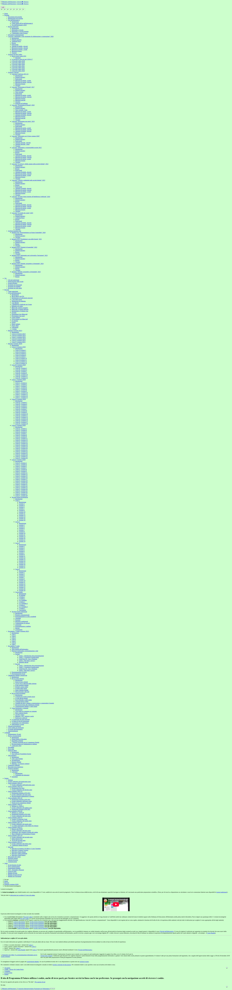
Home (6, 13)
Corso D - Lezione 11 (21, 415)
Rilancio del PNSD (17, 829)
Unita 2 (14, 636)
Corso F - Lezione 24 (21, 489)
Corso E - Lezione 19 (21, 446)
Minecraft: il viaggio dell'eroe (20, 309)
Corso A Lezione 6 (20, 355)
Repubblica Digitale (17, 741)
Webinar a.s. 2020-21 (18, 806)
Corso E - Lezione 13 (21, 440)
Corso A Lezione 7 (20, 357)
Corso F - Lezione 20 (21, 482)
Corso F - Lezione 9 (21, 471)
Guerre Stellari (16, 317)
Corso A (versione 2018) (19, 347)
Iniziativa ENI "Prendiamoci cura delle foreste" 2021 (27, 239)
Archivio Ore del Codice (15, 54)
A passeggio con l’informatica (20, 723)
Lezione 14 (22, 517)
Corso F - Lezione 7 (21, 468)
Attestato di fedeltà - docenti (20, 46)
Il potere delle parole (21, 688)
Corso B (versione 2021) (19, 335)
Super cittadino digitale (21, 690)
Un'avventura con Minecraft (20, 319)
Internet (17, 628)
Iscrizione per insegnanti (15, 285)
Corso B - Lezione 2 (21, 368)
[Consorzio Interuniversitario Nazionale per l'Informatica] (33, 988)
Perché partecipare (13, 26)
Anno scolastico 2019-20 (15, 811)
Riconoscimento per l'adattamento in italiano (24, 744)
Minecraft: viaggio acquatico (20, 307)
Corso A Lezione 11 (21, 360)
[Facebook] (2, 10)
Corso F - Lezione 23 (21, 487)
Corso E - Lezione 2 (21, 428)
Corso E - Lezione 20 (21, 448)
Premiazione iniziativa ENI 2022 (21, 799)
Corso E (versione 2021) (19, 340)
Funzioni (17, 620)
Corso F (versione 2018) (19, 459)
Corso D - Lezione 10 (21, 414)
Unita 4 (14, 639)
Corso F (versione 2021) (19, 342)
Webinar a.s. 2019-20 (18, 812)
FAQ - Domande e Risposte (16, 870)
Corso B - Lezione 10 (21, 374)
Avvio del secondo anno (18, 840)
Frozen (14, 322)
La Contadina (23, 600)
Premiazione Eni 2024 (18, 788)
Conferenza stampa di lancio (20, 845)
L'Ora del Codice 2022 (18, 67)
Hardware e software (21, 718)
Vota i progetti (19, 92)
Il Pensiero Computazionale (16, 35)
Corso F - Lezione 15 (21, 476)
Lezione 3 (22, 504)
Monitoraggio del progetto (15, 18)
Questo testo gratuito (46, 956)
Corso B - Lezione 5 (21, 370)
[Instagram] (14, 10)
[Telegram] (20, 10)
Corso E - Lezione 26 (21, 458)
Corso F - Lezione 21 (21, 484)
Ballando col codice (17, 306)
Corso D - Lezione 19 (21, 424)
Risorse (14, 43)
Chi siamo (7, 968)
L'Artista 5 (22, 608)
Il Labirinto (15, 321)
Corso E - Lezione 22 (21, 451)
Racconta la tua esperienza (15, 767)
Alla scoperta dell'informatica (20, 649)
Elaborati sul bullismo (21, 103)
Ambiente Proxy (16, 41)
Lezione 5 (22, 507)
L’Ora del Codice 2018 (18, 61)
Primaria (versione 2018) (15, 343)
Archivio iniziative (13, 768)
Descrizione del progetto (15, 17)
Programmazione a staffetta (23, 626)
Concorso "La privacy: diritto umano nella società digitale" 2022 (30, 164)
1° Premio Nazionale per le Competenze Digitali (25, 742)
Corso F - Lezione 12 (21, 474)
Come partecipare (13, 291)
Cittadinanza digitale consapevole (17, 675)
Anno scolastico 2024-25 (15, 783)
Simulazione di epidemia (19, 301)
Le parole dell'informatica (15, 729)
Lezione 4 (22, 505)
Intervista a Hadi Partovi (18, 855)
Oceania (14, 312)
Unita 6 (14, 642)
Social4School (16, 760)
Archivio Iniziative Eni (14, 231)
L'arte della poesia (17, 299)
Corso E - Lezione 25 (21, 456)
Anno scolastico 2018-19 (15, 817)
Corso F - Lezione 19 (21, 481)
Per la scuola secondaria (18, 693)
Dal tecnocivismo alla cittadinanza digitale (27, 705)
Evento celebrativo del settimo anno (22, 808)
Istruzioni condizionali (21, 621)
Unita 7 (14, 644)
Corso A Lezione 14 (21, 363)
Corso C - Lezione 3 (21, 384)
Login (2, 7)
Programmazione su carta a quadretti (25, 616)
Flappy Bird (15, 325)
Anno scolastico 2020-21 (15, 804)
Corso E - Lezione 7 (21, 433)
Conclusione (22, 610)
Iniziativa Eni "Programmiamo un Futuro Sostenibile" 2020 (28, 232)
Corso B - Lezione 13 (21, 378)
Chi (5, 278)
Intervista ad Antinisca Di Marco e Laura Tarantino (26, 848)
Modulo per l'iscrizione (14, 876)
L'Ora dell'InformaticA (14, 293)
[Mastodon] (23, 10)
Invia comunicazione (14, 866)
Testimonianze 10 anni (14, 734)
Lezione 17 (22, 540)
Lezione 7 (22, 508)
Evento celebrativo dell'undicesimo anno (23, 785)
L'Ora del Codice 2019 (18, 62)
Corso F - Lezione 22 (21, 486)
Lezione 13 (22, 515)
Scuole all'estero (12, 283)
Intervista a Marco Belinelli (19, 853)
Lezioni (17, 654)
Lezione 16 (22, 518)
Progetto (6, 15)
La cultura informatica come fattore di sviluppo (25, 825)
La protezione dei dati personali (21, 719)
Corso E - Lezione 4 (21, 430)
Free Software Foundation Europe (21, 754)
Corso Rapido (211, 933)
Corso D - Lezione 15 (21, 420)
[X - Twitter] (17, 10)
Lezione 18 (22, 520)
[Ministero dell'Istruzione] (8, 988)
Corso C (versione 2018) (19, 379)
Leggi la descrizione (19, 922)
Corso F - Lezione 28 (21, 495)
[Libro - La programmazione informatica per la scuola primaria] (20, 956)
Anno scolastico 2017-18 (15, 822)
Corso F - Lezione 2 (21, 463)
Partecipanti (15, 44)
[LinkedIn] (5, 10)
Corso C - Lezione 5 (21, 386)
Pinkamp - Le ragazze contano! (20, 763)
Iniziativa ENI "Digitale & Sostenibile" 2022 (24, 247)
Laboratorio (15, 327)
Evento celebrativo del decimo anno (22, 790)
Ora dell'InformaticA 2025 (19, 25)
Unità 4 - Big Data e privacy (27, 660)
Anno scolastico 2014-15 (15, 842)
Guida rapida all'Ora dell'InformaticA (22, 23)
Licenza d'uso (8, 972)
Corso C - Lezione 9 (21, 391)
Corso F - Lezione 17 (21, 479)
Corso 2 (17, 522)
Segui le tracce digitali (21, 682)
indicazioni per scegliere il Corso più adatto (22, 895)
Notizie (6, 778)
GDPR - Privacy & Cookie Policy (14, 969)
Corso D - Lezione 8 (21, 410)
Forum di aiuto (12, 871)
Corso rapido (19, 592)
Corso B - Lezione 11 (21, 376)
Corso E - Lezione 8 (21, 435)
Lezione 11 (22, 513)
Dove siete (11, 749)
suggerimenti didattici (33, 961)
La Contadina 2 (23, 603)
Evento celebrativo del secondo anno (22, 837)
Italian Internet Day (17, 839)
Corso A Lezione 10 (21, 358)
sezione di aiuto (84, 961)
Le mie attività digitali (21, 698)
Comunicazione (12, 861)
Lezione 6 (22, 528)
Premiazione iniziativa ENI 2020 (21, 814)
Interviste (10, 847)
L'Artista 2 (22, 598)
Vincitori (14, 53)
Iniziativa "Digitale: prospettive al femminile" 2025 (26, 272)
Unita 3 (14, 638)
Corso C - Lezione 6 (21, 388)
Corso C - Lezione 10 (21, 392)
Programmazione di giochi (19, 672)
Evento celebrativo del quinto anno (22, 821)
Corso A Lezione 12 (21, 361)
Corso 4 (17, 569)
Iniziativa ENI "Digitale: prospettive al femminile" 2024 (28, 263)
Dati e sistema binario (21, 713)
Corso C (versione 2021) (19, 337)
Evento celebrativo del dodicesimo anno (19, 781)
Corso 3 (17, 543)
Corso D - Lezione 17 (21, 422)
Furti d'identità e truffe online (23, 700)
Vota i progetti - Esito (21, 110)
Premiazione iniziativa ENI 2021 (21, 809)
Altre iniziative (12, 755)
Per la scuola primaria (18, 678)
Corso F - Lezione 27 (21, 494)
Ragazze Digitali (16, 762)
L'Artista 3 (22, 602)
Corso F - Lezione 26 (21, 492)
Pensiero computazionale (22, 615)
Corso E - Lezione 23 (21, 453)
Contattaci (7, 971)
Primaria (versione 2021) (15, 330)
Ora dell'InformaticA (14, 20)
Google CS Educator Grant (19, 819)
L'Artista (14, 329)
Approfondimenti (13, 731)
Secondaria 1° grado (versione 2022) (18, 631)
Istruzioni (18, 57)
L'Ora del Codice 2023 (18, 69)
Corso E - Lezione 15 (21, 441)
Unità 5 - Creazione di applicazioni (29, 657)
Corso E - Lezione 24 (21, 455)
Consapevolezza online (21, 701)
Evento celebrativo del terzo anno (21, 830)
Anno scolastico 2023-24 (15, 786)
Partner (6, 974)
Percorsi (6, 290)
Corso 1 (17, 500)
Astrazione (18, 625)
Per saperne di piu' (40, 982)
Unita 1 (14, 634)
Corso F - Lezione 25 (21, 491)
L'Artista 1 (22, 597)
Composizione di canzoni (22, 623)
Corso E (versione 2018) (19, 425)
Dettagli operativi (16, 39)
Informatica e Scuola (17, 30)
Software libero (12, 750)
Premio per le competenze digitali (21, 803)
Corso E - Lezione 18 (21, 445)
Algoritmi (18, 618)
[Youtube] (8, 10)
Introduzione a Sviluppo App (20, 311)
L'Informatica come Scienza (20, 33)
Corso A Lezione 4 (20, 353)
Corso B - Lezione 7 (21, 371)
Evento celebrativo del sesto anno (21, 816)
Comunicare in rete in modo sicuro (25, 696)
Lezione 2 (22, 546)
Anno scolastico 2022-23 (15, 791)
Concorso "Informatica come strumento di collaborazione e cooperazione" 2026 (30, 36)
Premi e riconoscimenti (14, 736)
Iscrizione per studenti (14, 286)
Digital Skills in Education (19, 739)
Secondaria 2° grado (14, 646)
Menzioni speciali (20, 100)
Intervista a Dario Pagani (19, 852)
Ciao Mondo (15, 303)
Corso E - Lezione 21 (21, 450)
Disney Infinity (16, 324)
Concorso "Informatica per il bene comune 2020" (26, 136)
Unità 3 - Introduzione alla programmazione (31, 656)
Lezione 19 (22, 541)
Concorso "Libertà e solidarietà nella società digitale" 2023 (28, 180)
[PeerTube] (11, 10)
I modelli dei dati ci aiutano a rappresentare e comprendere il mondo (34, 703)
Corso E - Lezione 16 (21, 443)
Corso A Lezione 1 (20, 350)
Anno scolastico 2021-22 (15, 798)
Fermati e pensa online (21, 687)
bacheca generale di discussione (62, 964)
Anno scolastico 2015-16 (15, 835)
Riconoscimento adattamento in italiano (23, 796)
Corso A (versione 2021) (19, 334)
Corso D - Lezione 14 (21, 419)
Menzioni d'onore (17, 51)
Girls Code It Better (17, 758)
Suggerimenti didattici (14, 868)
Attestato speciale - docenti (23, 142)
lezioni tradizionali (221, 892)
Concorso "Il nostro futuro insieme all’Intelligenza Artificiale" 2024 (31, 196)
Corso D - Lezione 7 (21, 409)
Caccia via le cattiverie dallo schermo (25, 683)
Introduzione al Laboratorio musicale (22, 298)
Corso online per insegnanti (16, 727)
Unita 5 (14, 641)
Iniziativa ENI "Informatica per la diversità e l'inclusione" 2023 (30, 255)
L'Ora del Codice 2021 (18, 66)
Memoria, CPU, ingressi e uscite (24, 716)
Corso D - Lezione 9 (21, 412)
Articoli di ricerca (13, 860)
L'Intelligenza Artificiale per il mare (22, 304)
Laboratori (15, 772)
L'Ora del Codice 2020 (18, 64)
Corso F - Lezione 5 (21, 466)
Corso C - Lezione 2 (21, 383)
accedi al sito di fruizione (37, 922)
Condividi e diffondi (14, 765)
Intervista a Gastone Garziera (20, 850)
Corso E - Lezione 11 (21, 438)
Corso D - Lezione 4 (21, 404)
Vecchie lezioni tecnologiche (20, 497)
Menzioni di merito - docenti (20, 48)
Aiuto (6, 863)
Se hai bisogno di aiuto (14, 865)
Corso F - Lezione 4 (21, 464)
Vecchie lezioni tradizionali (19, 611)
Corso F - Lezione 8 (21, 469)
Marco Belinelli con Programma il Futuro (23, 834)
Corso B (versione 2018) (19, 365)
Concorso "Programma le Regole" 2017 (23, 87)
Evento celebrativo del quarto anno (22, 824)
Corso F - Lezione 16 (21, 477)
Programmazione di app (18, 674)
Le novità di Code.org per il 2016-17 (22, 59)
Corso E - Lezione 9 (21, 437)
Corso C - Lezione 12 (21, 394)
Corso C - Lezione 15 (21, 397)
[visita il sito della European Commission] (53, 988)
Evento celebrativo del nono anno (21, 794)
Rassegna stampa (13, 858)
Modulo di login (12, 873)
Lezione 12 (22, 558)
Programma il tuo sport (18, 316)
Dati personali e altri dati (22, 692)
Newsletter (11, 747)
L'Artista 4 (22, 605)
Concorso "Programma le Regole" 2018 (23, 105)
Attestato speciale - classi (22, 144)
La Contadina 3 (23, 607)
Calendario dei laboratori (22, 775)
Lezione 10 (22, 512)
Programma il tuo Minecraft (19, 314)
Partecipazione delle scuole (15, 281)
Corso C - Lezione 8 (21, 389)
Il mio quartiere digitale (21, 685)
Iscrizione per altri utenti (15, 288)
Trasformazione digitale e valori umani (26, 706)
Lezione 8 (22, 510)
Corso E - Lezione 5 (21, 432)
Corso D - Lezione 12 (21, 417)
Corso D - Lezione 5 (21, 406)
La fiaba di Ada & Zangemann (20, 721)
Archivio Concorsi (13, 72)
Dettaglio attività (23, 662)
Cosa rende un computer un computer (26, 711)
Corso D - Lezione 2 (21, 402)
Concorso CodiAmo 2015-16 (20, 74)
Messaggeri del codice (14, 857)
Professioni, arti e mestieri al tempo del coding (25, 832)
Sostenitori (15, 776)
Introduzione (15, 22)
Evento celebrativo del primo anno (21, 843)
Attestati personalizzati (14, 726)
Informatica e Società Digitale (20, 31)
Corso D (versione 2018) (19, 399)
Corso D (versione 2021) (19, 339)
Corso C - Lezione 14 (21, 396)
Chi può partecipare (13, 280)
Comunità (7, 732)
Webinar (10, 780)
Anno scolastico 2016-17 (15, 827)
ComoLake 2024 (16, 745)
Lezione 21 (22, 567)
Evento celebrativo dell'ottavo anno (22, 801)
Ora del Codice (28, 917)
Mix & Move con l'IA (18, 296)
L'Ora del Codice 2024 (18, 71)
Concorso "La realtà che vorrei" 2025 (22, 213)
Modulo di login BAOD (15, 875)
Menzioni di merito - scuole (19, 49)
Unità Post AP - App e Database (28, 659)
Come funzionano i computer (20, 708)
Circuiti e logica (19, 714)
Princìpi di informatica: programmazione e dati (25, 651)
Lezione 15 (22, 562)
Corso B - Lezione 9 (21, 373)
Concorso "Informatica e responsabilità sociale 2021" (27, 147)
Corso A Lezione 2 (20, 352)
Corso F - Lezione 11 (21, 473)
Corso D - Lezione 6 (21, 407)
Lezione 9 (22, 579)
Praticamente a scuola (18, 724)
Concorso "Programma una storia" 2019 (23, 121)
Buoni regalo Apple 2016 (19, 56)
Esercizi (17, 664)
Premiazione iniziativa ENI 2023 (21, 793)
